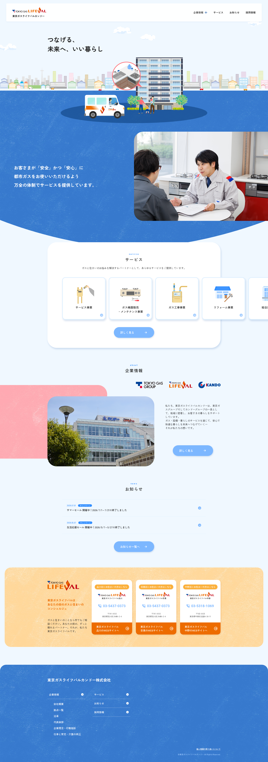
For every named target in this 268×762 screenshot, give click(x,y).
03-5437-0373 (114, 606)
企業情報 (54, 694)
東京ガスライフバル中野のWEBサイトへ (196, 628)
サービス (218, 12)
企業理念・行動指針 (65, 728)
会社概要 (59, 704)
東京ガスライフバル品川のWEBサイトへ (107, 628)
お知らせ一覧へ (130, 547)
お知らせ (234, 12)
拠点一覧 (59, 710)
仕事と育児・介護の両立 (67, 734)
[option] (134, 85)
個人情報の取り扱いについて (208, 749)
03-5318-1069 (202, 606)
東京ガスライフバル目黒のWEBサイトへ (152, 628)
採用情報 (251, 12)
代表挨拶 (59, 722)
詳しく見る (127, 332)
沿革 (56, 716)
